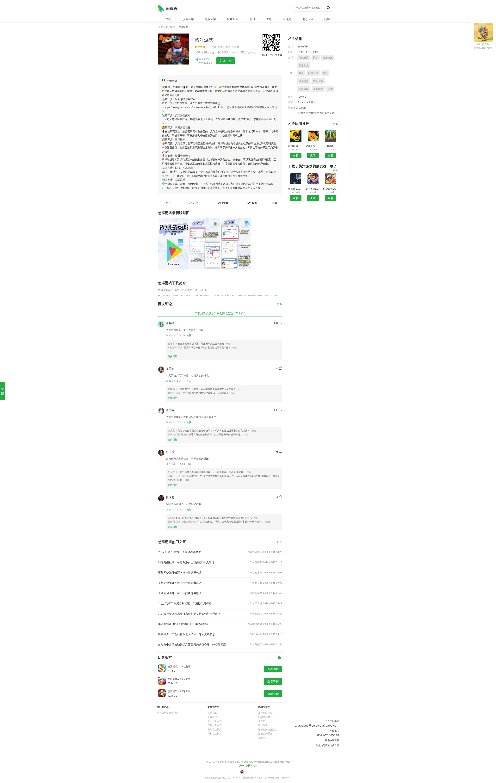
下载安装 (234, 46)
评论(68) (194, 203)
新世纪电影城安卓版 (295, 146)
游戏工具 (313, 73)
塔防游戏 (318, 81)
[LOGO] (167, 8)
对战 (325, 73)
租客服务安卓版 (295, 188)
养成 (301, 73)
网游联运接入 (215, 729)
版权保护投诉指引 (267, 729)
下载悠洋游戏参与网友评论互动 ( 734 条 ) (220, 313)
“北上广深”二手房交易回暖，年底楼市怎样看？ (186, 603)
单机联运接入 (215, 733)
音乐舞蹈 (328, 57)
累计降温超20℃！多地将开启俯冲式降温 (183, 624)
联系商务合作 (215, 721)
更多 (279, 304)
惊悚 (315, 57)
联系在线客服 (332, 740)
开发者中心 (213, 716)
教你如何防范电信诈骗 (327, 745)
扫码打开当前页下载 (271, 55)
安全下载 (225, 61)
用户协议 (263, 721)
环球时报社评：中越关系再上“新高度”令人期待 (186, 562)
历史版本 (251, 203)
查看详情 (273, 669)
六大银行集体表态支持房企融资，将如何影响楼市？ (189, 613)
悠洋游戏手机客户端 (167, 712)
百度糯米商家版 (330, 146)
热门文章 (223, 203)
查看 (296, 155)
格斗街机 (304, 81)
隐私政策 (301, 107)
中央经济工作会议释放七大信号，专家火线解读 (186, 634)
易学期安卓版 (313, 146)
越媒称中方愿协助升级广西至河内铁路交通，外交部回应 (192, 644)
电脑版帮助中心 (266, 716)
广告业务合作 (215, 725)
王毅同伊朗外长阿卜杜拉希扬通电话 (180, 572)
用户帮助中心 (265, 712)
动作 (330, 89)
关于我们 (212, 712)
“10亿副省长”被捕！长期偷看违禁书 (179, 552)
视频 (274, 203)
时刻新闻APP (330, 188)
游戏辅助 (318, 89)
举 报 (2, 391)
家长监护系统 (265, 733)
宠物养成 (304, 65)
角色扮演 (304, 57)
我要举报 (263, 737)
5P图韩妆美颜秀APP (313, 188)
